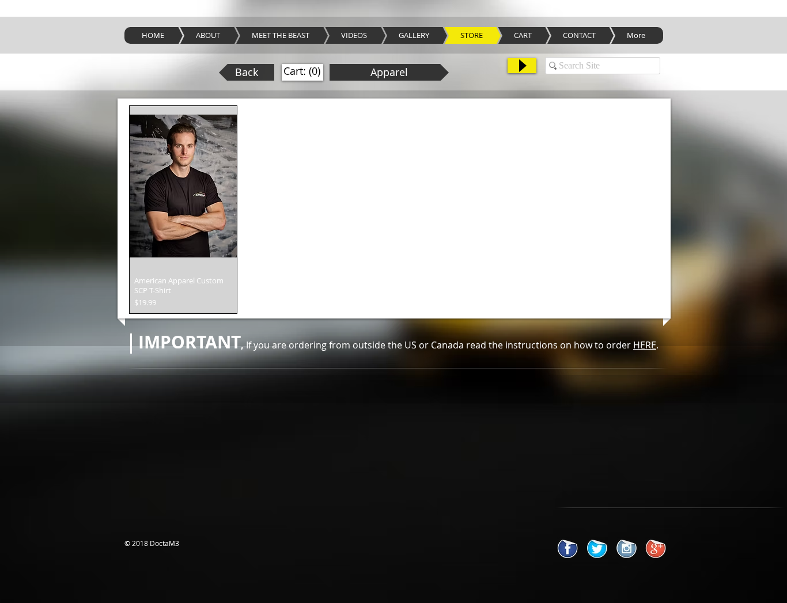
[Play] (522, 65)
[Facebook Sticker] (567, 548)
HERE (644, 345)
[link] (302, 71)
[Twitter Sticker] (597, 548)
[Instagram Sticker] (626, 548)
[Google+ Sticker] (656, 548)
